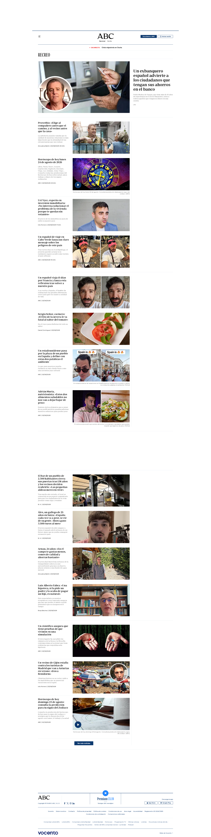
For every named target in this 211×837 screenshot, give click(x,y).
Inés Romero (42, 225)
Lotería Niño (66, 822)
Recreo (44, 55)
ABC (39, 260)
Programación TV (120, 822)
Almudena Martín (44, 146)
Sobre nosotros (61, 811)
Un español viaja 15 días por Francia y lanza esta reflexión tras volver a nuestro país (52, 282)
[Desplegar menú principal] (39, 36)
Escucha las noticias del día (158, 822)
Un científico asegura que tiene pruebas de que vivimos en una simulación (53, 630)
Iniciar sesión (166, 36)
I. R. (134, 105)
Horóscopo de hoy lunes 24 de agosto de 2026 (52, 161)
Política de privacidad (84, 811)
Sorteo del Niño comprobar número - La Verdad (110, 825)
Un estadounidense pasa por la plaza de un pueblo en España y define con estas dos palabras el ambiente (53, 356)
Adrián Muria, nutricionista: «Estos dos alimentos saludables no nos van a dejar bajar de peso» (52, 397)
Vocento (51, 811)
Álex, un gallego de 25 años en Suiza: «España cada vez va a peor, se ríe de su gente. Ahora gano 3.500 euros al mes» (52, 518)
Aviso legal (127, 811)
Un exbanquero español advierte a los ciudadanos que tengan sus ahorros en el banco (151, 80)
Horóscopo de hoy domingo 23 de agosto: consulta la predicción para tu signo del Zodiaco (53, 703)
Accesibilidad (137, 811)
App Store (152, 803)
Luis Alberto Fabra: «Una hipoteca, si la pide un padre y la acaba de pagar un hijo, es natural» (53, 589)
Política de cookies (100, 811)
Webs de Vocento (166, 833)
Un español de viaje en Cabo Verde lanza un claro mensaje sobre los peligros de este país (53, 241)
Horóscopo (108, 822)
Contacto (71, 811)
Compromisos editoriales (116, 814)
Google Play (167, 803)
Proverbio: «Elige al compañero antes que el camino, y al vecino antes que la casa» (52, 127)
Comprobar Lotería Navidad (81, 822)
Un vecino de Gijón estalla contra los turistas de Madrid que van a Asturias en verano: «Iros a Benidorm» (53, 668)
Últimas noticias (133, 822)
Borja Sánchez (43, 610)
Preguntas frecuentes (85, 825)
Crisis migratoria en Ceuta (112, 47)
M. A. (40, 504)
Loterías (144, 822)
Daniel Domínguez (44, 330)
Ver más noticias (83, 743)
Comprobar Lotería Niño (52, 822)
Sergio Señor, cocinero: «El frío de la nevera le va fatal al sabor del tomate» (53, 316)
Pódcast (131, 825)
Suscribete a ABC (149, 36)
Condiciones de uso (115, 811)
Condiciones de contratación (96, 814)
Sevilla (109, 41)
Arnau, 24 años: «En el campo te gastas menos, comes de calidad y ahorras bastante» (52, 553)
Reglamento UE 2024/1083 (154, 811)
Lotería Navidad (98, 822)
